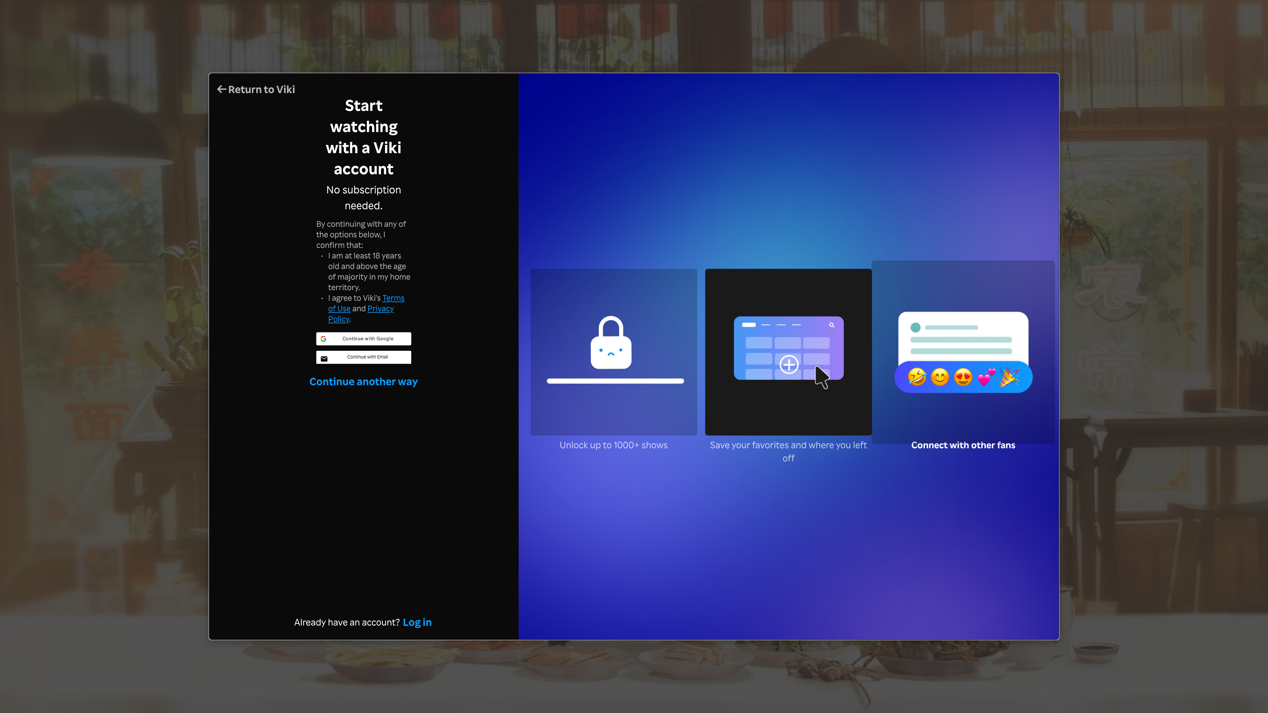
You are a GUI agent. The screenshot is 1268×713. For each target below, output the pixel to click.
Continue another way (363, 381)
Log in (417, 622)
